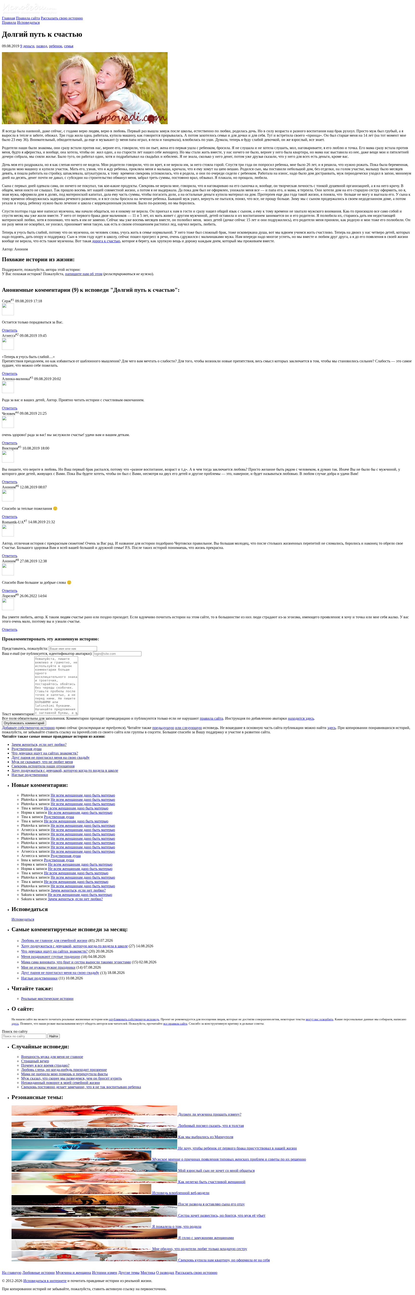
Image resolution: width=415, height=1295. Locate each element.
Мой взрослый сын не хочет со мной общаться (216, 1170)
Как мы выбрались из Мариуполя (205, 1137)
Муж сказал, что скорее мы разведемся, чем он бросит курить (71, 1078)
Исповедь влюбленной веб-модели (180, 1193)
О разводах (165, 1273)
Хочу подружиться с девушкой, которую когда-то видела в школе (65, 770)
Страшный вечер (35, 1061)
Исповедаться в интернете (45, 1281)
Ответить (9, 330)
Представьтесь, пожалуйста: (25, 648)
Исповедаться (28, 22)
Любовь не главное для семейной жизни (54, 941)
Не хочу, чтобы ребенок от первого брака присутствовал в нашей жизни (237, 1148)
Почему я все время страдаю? (45, 1065)
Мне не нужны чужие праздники (48, 967)
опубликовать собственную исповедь (134, 1019)
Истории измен (104, 1273)
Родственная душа (27, 749)
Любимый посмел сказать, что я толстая (210, 1126)
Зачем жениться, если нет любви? (39, 744)
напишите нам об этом (83, 274)
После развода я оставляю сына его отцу (211, 1204)
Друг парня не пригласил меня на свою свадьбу (51, 757)
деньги (28, 46)
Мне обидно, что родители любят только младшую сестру (199, 1249)
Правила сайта (28, 18)
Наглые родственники (30, 775)
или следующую (188, 728)
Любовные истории (38, 1273)
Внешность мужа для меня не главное (52, 1057)
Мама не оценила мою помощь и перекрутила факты (64, 1074)
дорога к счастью (106, 241)
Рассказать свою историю (62, 18)
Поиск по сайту (15, 1031)
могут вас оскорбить (319, 1019)
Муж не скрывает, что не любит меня (42, 762)
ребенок (55, 46)
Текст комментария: (18, 714)
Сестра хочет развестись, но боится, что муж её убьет (221, 1215)
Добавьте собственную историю (28, 728)
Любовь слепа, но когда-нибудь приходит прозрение (64, 1070)
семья (68, 46)
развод (41, 46)
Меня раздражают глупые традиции (50, 957)
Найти (53, 1036)
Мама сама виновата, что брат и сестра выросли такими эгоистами (76, 962)
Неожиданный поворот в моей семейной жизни (60, 1083)
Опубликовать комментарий (24, 723)
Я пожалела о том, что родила (176, 1226)
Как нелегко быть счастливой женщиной (211, 1182)
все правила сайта (175, 1023)
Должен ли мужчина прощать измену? (209, 1114)
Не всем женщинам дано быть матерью (83, 795)
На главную (11, 1273)
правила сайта (211, 718)
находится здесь (301, 718)
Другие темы (129, 1273)
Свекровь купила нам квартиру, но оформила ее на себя (223, 1260)
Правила (9, 22)
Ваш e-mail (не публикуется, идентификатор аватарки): (47, 653)
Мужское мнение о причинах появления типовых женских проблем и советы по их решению (228, 1159)
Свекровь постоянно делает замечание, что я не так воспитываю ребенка (81, 1087)
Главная (8, 18)
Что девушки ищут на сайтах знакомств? (45, 753)
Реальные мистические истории (47, 999)
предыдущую (163, 728)
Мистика (147, 1273)
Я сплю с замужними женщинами (205, 1238)
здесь (331, 728)
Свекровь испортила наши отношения (43, 766)
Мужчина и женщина (73, 1273)
